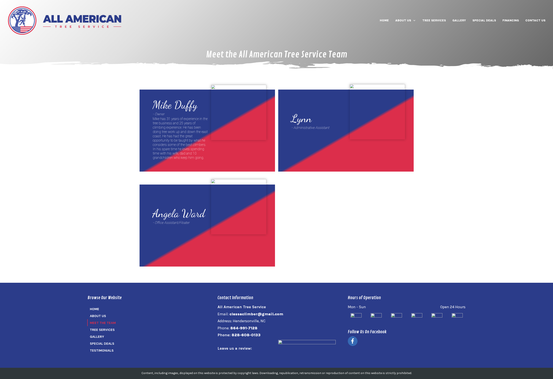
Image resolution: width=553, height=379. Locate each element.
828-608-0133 (246, 335)
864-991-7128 (243, 328)
